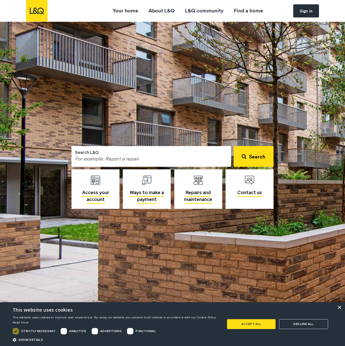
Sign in (306, 10)
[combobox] (151, 156)
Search (257, 156)
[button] (116, 339)
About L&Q (162, 10)
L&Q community (204, 10)
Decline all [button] (303, 324)
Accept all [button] (251, 324)
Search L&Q (86, 152)
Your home (125, 10)
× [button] (339, 308)
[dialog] (172, 324)
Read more (21, 322)
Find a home (248, 10)
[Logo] (36, 11)
